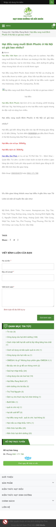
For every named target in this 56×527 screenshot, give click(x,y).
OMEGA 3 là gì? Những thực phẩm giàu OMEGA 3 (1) (29, 360)
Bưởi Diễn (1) (12, 402)
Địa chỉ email (8, 272)
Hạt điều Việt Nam (10, 56)
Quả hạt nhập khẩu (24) (17, 370)
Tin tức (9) (11, 331)
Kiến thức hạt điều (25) (16, 428)
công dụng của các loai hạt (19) (20, 376)
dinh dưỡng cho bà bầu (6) (18, 386)
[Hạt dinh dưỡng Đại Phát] (28, 13)
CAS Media (40, 525)
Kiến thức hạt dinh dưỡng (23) (19, 433)
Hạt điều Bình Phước (11, 103)
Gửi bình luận (45, 318)
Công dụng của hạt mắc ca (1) (19, 355)
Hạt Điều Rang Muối (20, 32)
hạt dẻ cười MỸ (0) (14, 412)
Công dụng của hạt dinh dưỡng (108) (22, 337)
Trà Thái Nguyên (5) (15, 391)
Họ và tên (6, 261)
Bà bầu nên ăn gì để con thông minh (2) (23, 365)
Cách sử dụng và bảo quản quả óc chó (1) (24, 350)
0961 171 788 (18, 454)
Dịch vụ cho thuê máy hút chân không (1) (24, 396)
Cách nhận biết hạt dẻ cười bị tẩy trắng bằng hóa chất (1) (28, 343)
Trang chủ (6, 32)
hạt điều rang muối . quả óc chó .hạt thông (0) (26, 417)
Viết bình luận (8, 287)
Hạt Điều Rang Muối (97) (17, 381)
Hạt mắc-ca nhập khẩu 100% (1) (20, 423)
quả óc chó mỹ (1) (14, 407)
